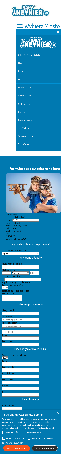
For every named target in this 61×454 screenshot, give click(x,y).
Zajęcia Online (23, 144)
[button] (30, 442)
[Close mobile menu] (58, 32)
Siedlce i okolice (24, 95)
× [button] (58, 413)
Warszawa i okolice (25, 136)
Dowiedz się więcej (45, 428)
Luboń (20, 71)
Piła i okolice (23, 79)
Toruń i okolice (24, 128)
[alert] (30, 432)
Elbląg (20, 63)
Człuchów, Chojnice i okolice (29, 55)
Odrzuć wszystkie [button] (45, 448)
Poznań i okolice (24, 87)
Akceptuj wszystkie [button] (17, 448)
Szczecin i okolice (25, 120)
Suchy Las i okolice (25, 103)
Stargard (21, 112)
